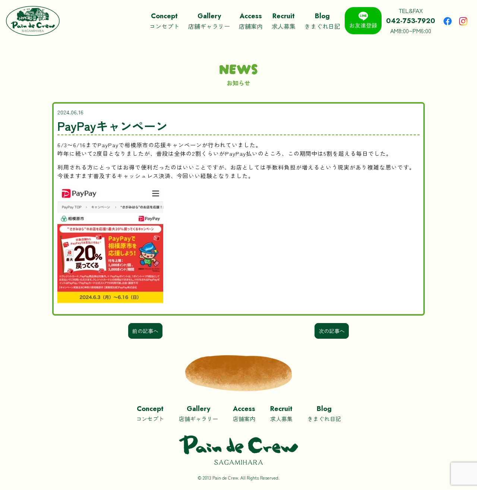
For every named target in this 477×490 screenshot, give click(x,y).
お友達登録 (363, 25)
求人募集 (284, 21)
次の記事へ (332, 331)
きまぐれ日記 (322, 21)
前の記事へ (145, 331)
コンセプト (164, 21)
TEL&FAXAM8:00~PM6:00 (410, 20)
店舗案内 (251, 21)
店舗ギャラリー (209, 21)
